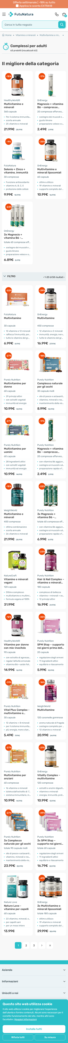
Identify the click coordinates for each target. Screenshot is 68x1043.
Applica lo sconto (35, 5)
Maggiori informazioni (25, 1019)
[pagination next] (42, 945)
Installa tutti (34, 1029)
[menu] (5, 14)
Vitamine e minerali (25, 35)
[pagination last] (50, 945)
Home (8, 35)
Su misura (50, 1037)
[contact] (57, 14)
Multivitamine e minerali (52, 35)
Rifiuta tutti (18, 1037)
